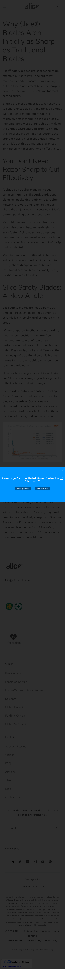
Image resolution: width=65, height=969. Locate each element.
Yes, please (23, 488)
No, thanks (42, 488)
